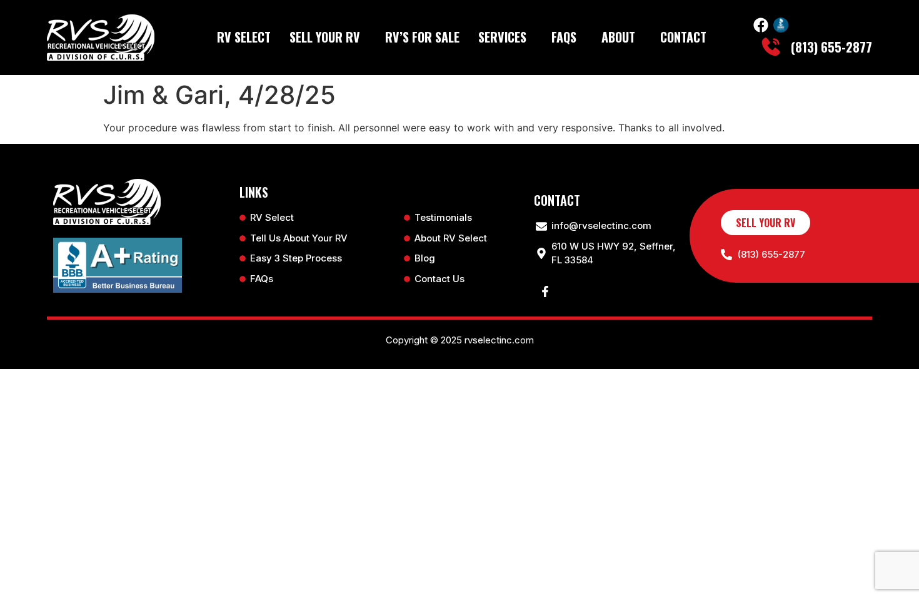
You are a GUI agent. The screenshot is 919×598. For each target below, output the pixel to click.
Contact (683, 37)
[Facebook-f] (545, 291)
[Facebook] (760, 25)
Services (502, 37)
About (618, 37)
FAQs (563, 37)
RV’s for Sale (422, 37)
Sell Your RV (324, 37)
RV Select (244, 37)
